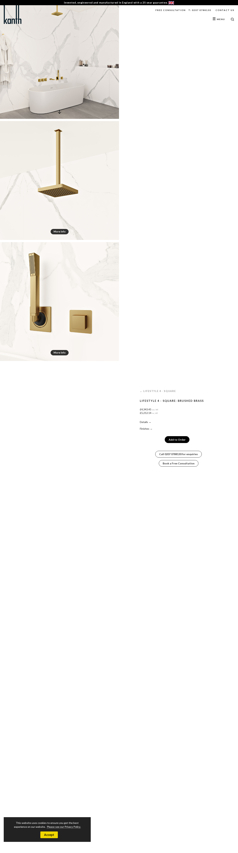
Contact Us (225, 10)
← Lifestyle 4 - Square (158, 391)
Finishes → (146, 428)
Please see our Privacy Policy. (64, 826)
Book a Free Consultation (178, 463)
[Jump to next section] (59, 116)
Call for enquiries (178, 454)
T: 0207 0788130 (199, 10)
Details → (145, 422)
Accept (49, 834)
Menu (219, 19)
